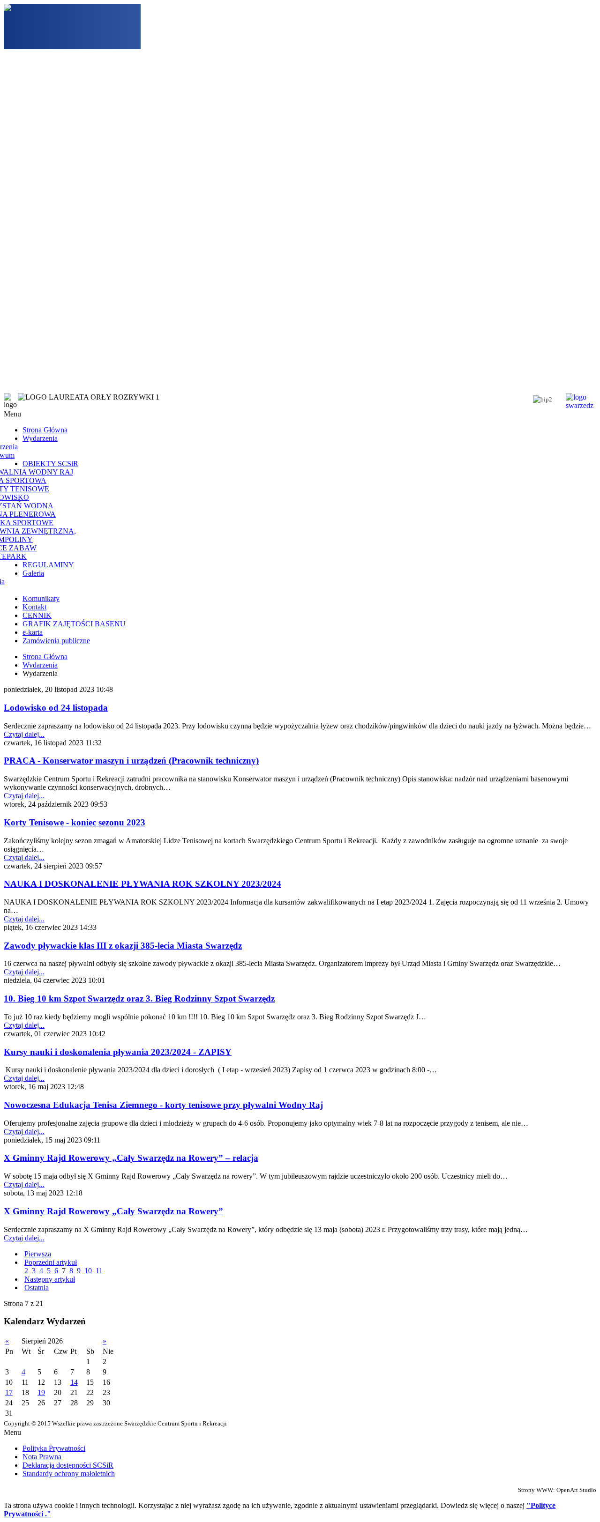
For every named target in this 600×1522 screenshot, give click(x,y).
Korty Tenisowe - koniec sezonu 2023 (74, 822)
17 (9, 1392)
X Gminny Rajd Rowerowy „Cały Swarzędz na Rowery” (113, 1211)
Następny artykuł (49, 1279)
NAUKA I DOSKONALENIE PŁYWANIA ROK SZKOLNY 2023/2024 (142, 884)
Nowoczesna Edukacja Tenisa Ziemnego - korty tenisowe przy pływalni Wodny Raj (163, 1105)
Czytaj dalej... (24, 734)
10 (88, 1271)
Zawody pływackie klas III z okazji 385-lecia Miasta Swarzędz (123, 945)
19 (41, 1392)
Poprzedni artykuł (50, 1262)
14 (74, 1382)
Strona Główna (45, 657)
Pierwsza (37, 1254)
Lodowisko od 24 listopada (56, 708)
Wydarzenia (40, 665)
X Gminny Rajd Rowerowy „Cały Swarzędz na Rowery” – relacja (131, 1158)
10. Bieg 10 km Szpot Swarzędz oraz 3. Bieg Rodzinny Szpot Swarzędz (139, 998)
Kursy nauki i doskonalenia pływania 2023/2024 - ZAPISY (118, 1052)
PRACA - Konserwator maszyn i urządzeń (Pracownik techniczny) (131, 760)
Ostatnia (36, 1288)
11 (99, 1271)
